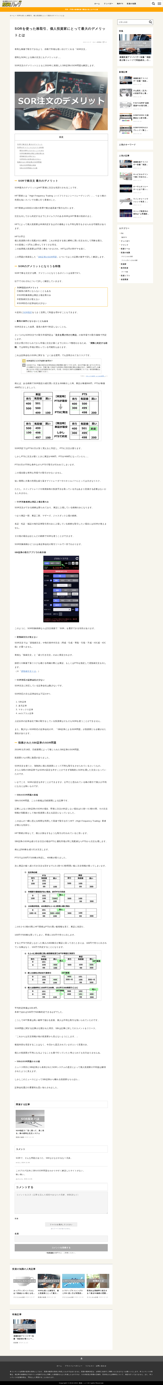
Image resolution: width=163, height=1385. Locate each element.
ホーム (97, 4)
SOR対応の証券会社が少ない (30, 159)
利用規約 (50, 1253)
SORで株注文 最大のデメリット (30, 144)
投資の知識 (131, 4)
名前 (17, 1234)
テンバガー (108, 4)
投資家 (123, 264)
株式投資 (124, 268)
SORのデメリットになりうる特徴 (30, 147)
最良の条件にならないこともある (32, 150)
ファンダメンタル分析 (129, 260)
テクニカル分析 (127, 256)
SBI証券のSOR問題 (47, 257)
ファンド (124, 245)
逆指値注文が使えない (28, 156)
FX (122, 233)
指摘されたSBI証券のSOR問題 (29, 162)
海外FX (120, 4)
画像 (16, 1218)
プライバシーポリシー (73, 1366)
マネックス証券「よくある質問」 (95, 376)
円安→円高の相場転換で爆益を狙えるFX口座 (81, 9)
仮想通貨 (124, 279)
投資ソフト (125, 276)
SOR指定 (27, 312)
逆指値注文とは (28, 671)
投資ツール (125, 249)
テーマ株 (124, 272)
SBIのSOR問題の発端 (28, 165)
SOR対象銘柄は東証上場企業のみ (32, 153)
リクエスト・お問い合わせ (95, 1366)
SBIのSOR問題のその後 (28, 168)
